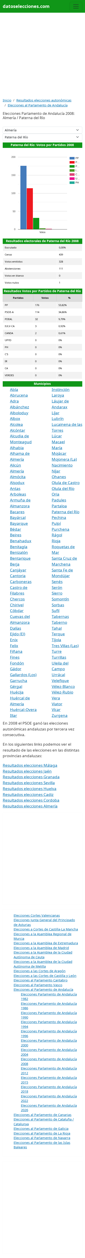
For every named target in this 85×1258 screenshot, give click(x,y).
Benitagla (18, 546)
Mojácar (59, 453)
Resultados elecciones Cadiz (28, 794)
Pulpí (56, 523)
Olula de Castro (66, 482)
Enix (14, 639)
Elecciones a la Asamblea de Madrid (41, 947)
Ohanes (59, 476)
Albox (15, 418)
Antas (15, 488)
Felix (14, 645)
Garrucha (18, 680)
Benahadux (20, 540)
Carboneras (21, 581)
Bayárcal (18, 517)
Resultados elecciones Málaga (30, 765)
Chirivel (17, 604)
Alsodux (17, 482)
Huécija (17, 692)
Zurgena (60, 715)
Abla (14, 389)
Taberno (59, 622)
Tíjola (56, 639)
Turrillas (59, 657)
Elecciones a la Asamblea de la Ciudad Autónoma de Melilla (43, 963)
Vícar (56, 709)
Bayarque (19, 523)
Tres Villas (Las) (65, 645)
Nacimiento (62, 465)
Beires (15, 534)
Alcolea (16, 424)
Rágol (57, 534)
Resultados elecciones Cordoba (31, 800)
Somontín (60, 599)
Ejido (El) (17, 633)
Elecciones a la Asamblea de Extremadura (46, 943)
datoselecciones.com (26, 6)
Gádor (15, 668)
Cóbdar (17, 610)
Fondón (17, 663)
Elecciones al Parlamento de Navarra (42, 1137)
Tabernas (60, 616)
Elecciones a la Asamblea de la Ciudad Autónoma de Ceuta (43, 954)
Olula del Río (63, 488)
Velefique (60, 680)
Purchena (60, 529)
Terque (58, 633)
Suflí (55, 610)
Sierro (57, 593)
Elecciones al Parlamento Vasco (38, 985)
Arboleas (18, 494)
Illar (13, 715)
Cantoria (18, 575)
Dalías (15, 628)
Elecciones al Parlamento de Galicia (41, 1128)
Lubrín (58, 418)
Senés (57, 581)
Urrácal (58, 674)
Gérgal (16, 686)
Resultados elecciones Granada (31, 776)
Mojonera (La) (64, 459)
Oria (55, 494)
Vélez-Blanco (63, 686)
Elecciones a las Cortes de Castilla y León (45, 975)
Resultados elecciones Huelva (29, 788)
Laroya (58, 395)
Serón (57, 587)
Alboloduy (19, 412)
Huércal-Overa (23, 709)
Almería (17, 471)
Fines (14, 657)
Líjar (55, 412)
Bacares (17, 511)
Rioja (56, 540)
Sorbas (58, 604)
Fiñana (16, 651)
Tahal (57, 628)
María (57, 447)
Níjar (56, 471)
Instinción (61, 389)
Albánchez (19, 407)
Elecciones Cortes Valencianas (37, 915)
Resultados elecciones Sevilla (29, 782)
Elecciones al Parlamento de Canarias (42, 1114)
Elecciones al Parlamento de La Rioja (42, 1133)
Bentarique (20, 558)
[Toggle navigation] (76, 6)
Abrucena (19, 395)
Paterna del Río (65, 511)
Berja (14, 564)
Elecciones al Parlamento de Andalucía (38, 105)
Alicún (15, 465)
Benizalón (19, 552)
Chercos (17, 599)
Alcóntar (17, 430)
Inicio (7, 100)
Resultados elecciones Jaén (27, 771)
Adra (14, 401)
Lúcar (57, 436)
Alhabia (17, 447)
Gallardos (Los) (23, 674)
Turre (57, 651)
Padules (59, 500)
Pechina (59, 517)
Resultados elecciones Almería (30, 806)
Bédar (15, 529)
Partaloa (59, 506)
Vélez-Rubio (62, 692)
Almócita (18, 476)
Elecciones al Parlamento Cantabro (41, 980)
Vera (56, 698)
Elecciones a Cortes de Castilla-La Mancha (46, 929)
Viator (57, 703)
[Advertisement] (42, 55)
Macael (58, 441)
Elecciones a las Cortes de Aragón (40, 971)
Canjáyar (18, 570)
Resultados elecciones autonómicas (43, 100)
